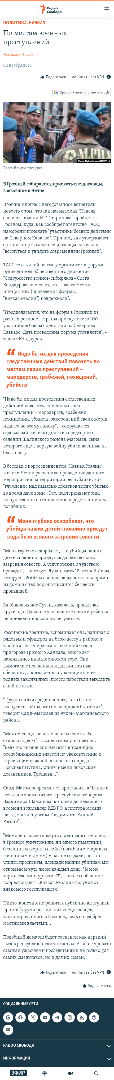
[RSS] (82, 1017)
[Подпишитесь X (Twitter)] (33, 1017)
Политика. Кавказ (24, 23)
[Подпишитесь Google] (8, 1017)
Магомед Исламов (20, 55)
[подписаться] (8, 1030)
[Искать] (96, 1073)
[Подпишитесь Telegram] (57, 1017)
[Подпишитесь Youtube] (45, 1017)
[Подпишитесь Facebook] (20, 1017)
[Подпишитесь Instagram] (69, 1017)
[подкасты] (44, 1073)
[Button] (53, 77)
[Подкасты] (94, 1017)
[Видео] (70, 1073)
